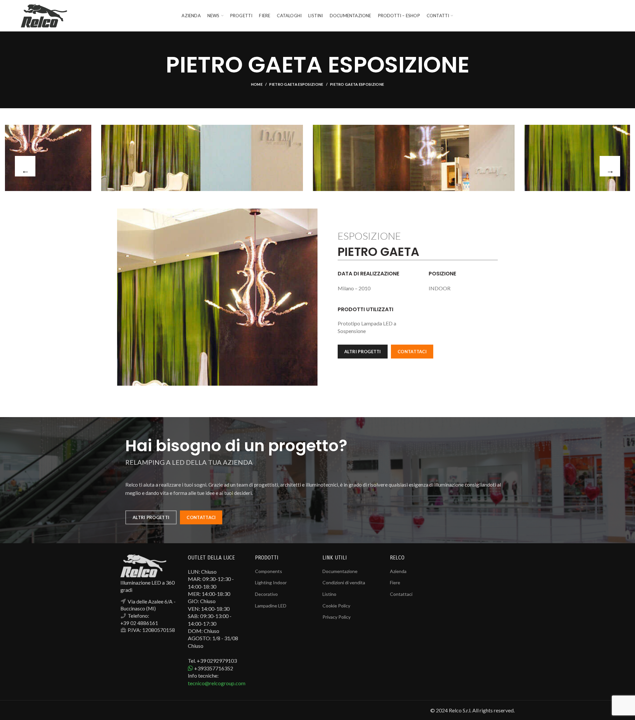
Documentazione (340, 571)
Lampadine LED (270, 605)
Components (268, 571)
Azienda (398, 571)
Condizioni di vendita (343, 582)
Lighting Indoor (271, 582)
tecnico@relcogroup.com (216, 683)
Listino (329, 594)
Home (257, 84)
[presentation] (25, 166)
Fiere (395, 582)
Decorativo (266, 594)
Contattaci (401, 594)
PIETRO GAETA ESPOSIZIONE (296, 84)
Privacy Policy (336, 617)
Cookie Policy (336, 605)
